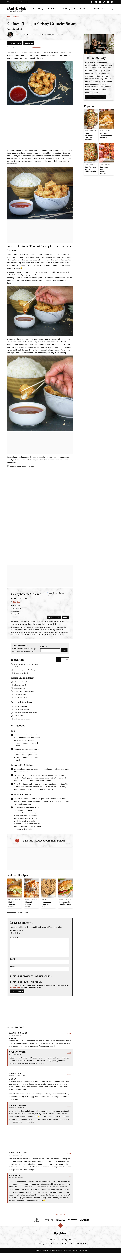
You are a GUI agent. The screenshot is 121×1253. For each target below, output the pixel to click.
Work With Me (94, 9)
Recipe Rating (16, 931)
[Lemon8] (108, 2)
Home (9, 16)
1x (58, 659)
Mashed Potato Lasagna (29, 904)
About (85, 9)
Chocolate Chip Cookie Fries (47, 904)
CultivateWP (84, 1250)
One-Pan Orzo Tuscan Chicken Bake (90, 169)
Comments (29, 43)
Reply (69, 1033)
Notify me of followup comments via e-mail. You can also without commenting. (39, 986)
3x (67, 659)
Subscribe (105, 9)
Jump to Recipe (15, 43)
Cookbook (77, 9)
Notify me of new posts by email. (26, 982)
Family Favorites (54, 9)
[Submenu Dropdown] (45, 8)
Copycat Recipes (39, 9)
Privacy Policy (59, 1250)
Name (13, 959)
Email (43, 647)
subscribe (15, 987)
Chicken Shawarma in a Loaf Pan (106, 135)
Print (65, 617)
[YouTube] (112, 2)
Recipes (16, 16)
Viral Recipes (67, 9)
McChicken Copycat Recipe (13, 904)
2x (63, 659)
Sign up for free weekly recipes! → (18, 2)
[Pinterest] (96, 2)
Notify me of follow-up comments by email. (31, 976)
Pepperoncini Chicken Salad (65, 903)
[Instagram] (92, 2)
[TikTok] (104, 2)
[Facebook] (100, 2)
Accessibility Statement (68, 1250)
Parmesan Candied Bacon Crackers (104, 170)
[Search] (112, 9)
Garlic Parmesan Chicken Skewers (89, 136)
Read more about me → (96, 97)
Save (50, 617)
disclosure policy (36, 47)
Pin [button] (58, 617)
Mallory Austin (19, 34)
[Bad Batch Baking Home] (17, 8)
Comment (15, 937)
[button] (24, 35)
